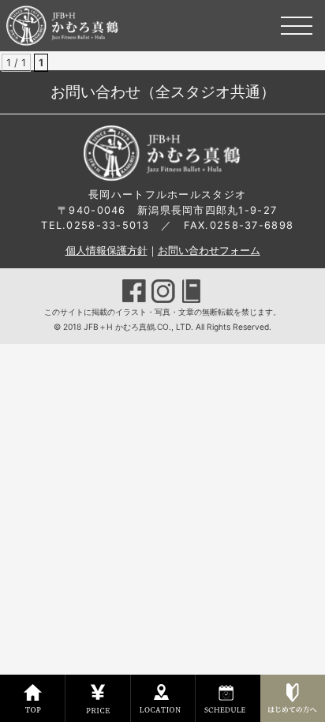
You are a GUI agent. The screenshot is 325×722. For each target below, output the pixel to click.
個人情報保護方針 (106, 250)
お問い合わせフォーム (209, 250)
